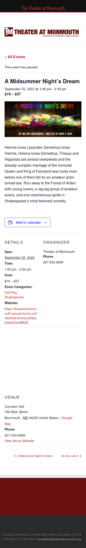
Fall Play (11, 292)
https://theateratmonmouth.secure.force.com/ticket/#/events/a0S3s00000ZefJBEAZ (21, 315)
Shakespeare (14, 297)
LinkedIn (40, 18)
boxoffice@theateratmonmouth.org (59, 539)
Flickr (60, 19)
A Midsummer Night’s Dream (34, 456)
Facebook (24, 19)
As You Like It (70, 456)
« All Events (15, 56)
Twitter (31, 19)
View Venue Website (19, 440)
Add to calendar (28, 222)
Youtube (49, 20)
